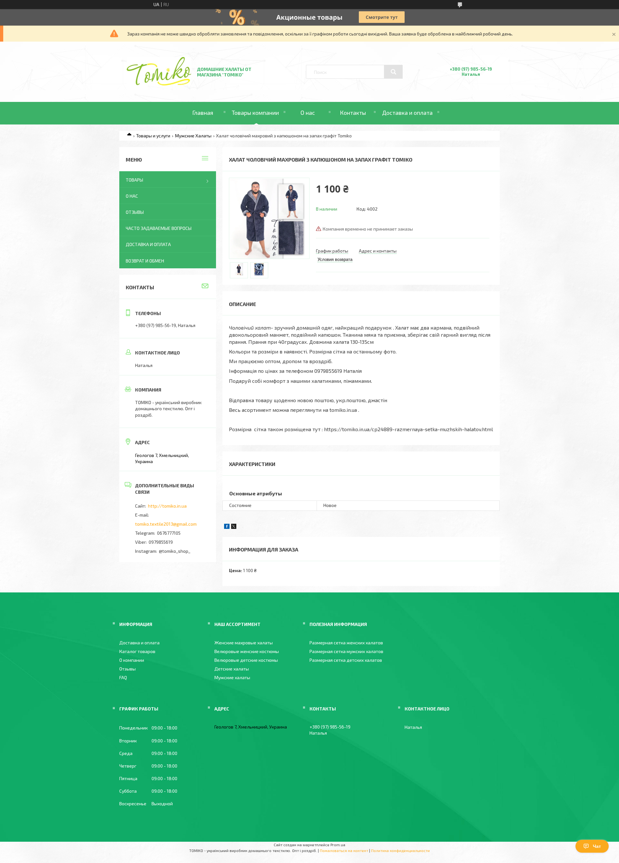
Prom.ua (337, 844)
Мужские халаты (232, 677)
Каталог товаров (137, 651)
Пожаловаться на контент (344, 850)
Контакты (353, 112)
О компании (131, 660)
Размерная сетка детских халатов (346, 660)
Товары (134, 180)
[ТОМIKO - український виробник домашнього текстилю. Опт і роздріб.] (159, 83)
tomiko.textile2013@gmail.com (166, 524)
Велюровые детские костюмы (246, 660)
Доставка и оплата (407, 112)
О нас (307, 112)
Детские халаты (231, 668)
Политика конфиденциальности (400, 850)
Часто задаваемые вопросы (159, 228)
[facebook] (227, 527)
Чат (597, 846)
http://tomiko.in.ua (167, 506)
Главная (202, 112)
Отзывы (135, 212)
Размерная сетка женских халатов (346, 642)
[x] (233, 527)
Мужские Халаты (193, 135)
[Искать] (393, 72)
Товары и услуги (153, 135)
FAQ (123, 677)
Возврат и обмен (145, 260)
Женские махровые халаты (243, 642)
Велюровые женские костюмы (246, 651)
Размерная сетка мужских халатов (346, 651)
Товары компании (255, 112)
